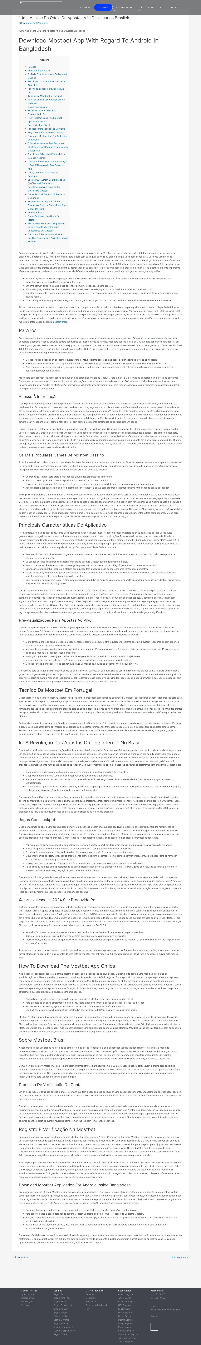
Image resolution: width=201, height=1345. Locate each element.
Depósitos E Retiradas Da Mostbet (45, 234)
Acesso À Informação (39, 70)
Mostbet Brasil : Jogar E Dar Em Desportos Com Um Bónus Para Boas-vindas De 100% (48, 205)
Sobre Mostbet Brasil (39, 125)
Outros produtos (126, 7)
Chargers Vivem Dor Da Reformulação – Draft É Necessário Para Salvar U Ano (47, 165)
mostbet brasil (60, 321)
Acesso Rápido (35, 212)
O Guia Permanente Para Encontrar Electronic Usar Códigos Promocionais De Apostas (48, 147)
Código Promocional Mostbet (43, 172)
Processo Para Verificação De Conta (46, 128)
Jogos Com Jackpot (38, 107)
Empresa (85, 7)
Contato (173, 7)
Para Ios (32, 66)
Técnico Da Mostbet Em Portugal (45, 96)
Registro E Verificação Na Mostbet (45, 132)
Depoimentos (153, 7)
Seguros (103, 7)
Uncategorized (27, 23)
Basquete (33, 176)
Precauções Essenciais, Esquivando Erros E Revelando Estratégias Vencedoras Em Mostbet (46, 227)
